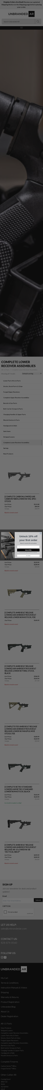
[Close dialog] (41, 533)
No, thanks (28, 555)
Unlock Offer (28, 550)
